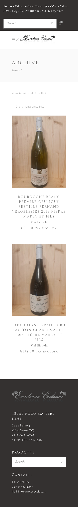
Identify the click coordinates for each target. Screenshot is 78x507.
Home (16, 70)
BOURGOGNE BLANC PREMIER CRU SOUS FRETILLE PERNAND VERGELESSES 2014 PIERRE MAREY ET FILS (39, 207)
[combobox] (34, 107)
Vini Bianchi (39, 222)
